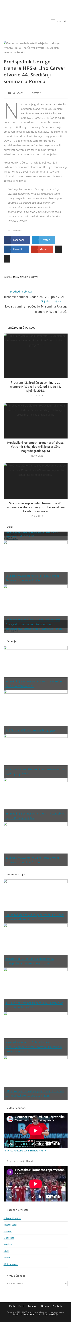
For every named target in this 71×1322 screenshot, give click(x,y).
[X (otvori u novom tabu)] (28, 6)
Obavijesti (9, 1237)
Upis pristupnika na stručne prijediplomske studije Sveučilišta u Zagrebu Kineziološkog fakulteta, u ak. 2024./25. (31, 531)
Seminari (8, 1244)
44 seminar (18, 277)
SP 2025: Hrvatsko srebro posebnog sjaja (30, 730)
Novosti (37, 92)
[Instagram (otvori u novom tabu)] (38, 6)
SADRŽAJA (52, 1314)
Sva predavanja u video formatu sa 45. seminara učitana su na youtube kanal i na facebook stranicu (35, 507)
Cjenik (21, 1306)
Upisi (6, 1250)
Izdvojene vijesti (12, 1218)
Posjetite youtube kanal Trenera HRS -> (25, 1150)
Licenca (45, 1306)
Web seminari (11, 1264)
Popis (12, 1306)
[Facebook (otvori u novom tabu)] (33, 6)
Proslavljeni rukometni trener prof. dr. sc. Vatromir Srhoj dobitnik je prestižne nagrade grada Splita (35, 447)
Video (7, 1257)
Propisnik (57, 1306)
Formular (33, 1306)
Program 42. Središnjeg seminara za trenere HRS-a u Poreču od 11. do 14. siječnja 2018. (35, 387)
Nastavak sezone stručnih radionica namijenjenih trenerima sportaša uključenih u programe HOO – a (33, 1047)
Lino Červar (31, 277)
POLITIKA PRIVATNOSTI (24, 1314)
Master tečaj (10, 1224)
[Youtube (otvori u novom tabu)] (43, 6)
